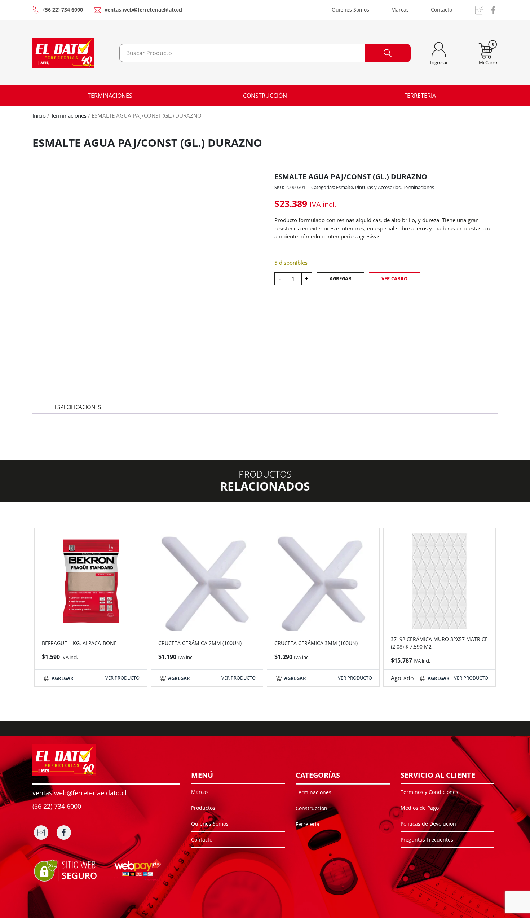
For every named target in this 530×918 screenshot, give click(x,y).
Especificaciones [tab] (77, 406)
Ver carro (394, 278)
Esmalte (344, 187)
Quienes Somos (350, 9)
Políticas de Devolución (428, 823)
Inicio (39, 115)
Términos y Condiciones (429, 792)
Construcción (265, 96)
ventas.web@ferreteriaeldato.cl (143, 9)
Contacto (441, 9)
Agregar (341, 278)
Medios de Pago (420, 807)
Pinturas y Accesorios (378, 187)
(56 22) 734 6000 (63, 9)
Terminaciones (110, 96)
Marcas (400, 9)
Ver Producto (122, 678)
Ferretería (420, 96)
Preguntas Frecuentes (427, 839)
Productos (203, 807)
